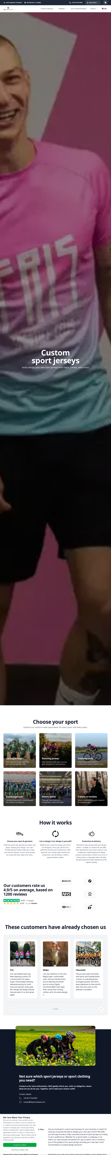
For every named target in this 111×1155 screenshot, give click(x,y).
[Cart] (105, 2)
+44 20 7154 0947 (30, 1098)
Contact (93, 9)
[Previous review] (10, 1009)
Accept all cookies (19, 1145)
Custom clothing (47, 9)
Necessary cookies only (19, 1150)
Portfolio (62, 9)
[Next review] (101, 1009)
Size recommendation (79, 9)
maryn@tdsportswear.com (34, 1102)
